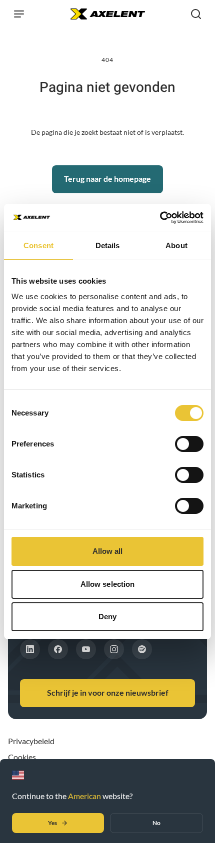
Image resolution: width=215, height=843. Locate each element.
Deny (107, 616)
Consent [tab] (39, 245)
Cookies (22, 757)
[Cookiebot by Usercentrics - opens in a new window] (160, 217)
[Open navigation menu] (19, 14)
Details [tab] (108, 245)
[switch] (189, 444)
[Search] (196, 14)
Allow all (107, 551)
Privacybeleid (31, 741)
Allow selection (107, 584)
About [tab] (177, 245)
